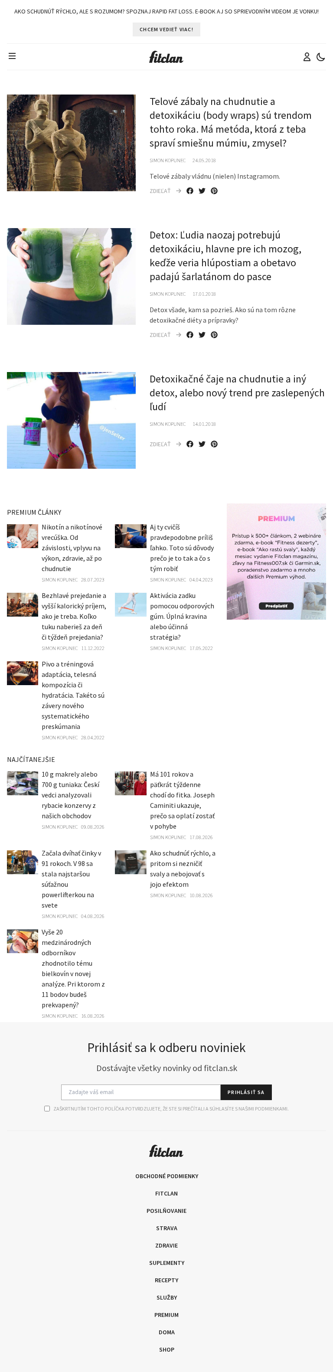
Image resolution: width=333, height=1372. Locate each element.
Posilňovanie (166, 1211)
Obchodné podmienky (166, 1176)
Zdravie (166, 1245)
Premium (166, 1315)
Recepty (166, 1280)
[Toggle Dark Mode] (321, 57)
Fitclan (166, 1193)
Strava (166, 1228)
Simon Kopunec (168, 160)
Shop (166, 1349)
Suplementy (166, 1263)
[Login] (307, 57)
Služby (167, 1297)
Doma (167, 1332)
